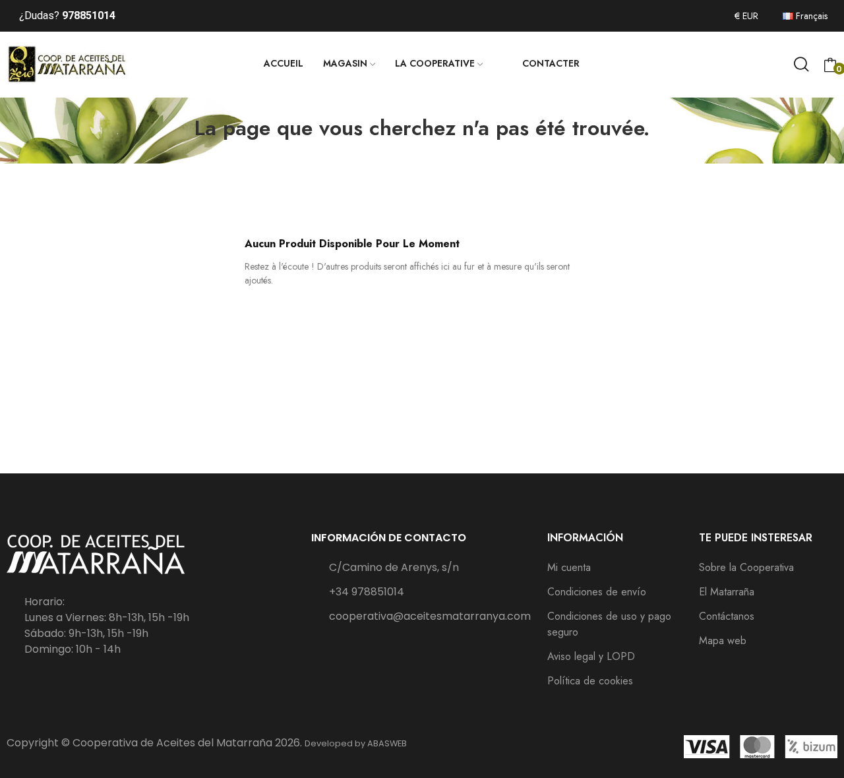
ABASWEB (387, 743)
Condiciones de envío (596, 591)
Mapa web (722, 640)
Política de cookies (590, 680)
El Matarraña (726, 591)
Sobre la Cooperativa (746, 567)
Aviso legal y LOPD (591, 656)
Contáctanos (726, 616)
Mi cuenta (569, 567)
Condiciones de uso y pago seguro (609, 624)
